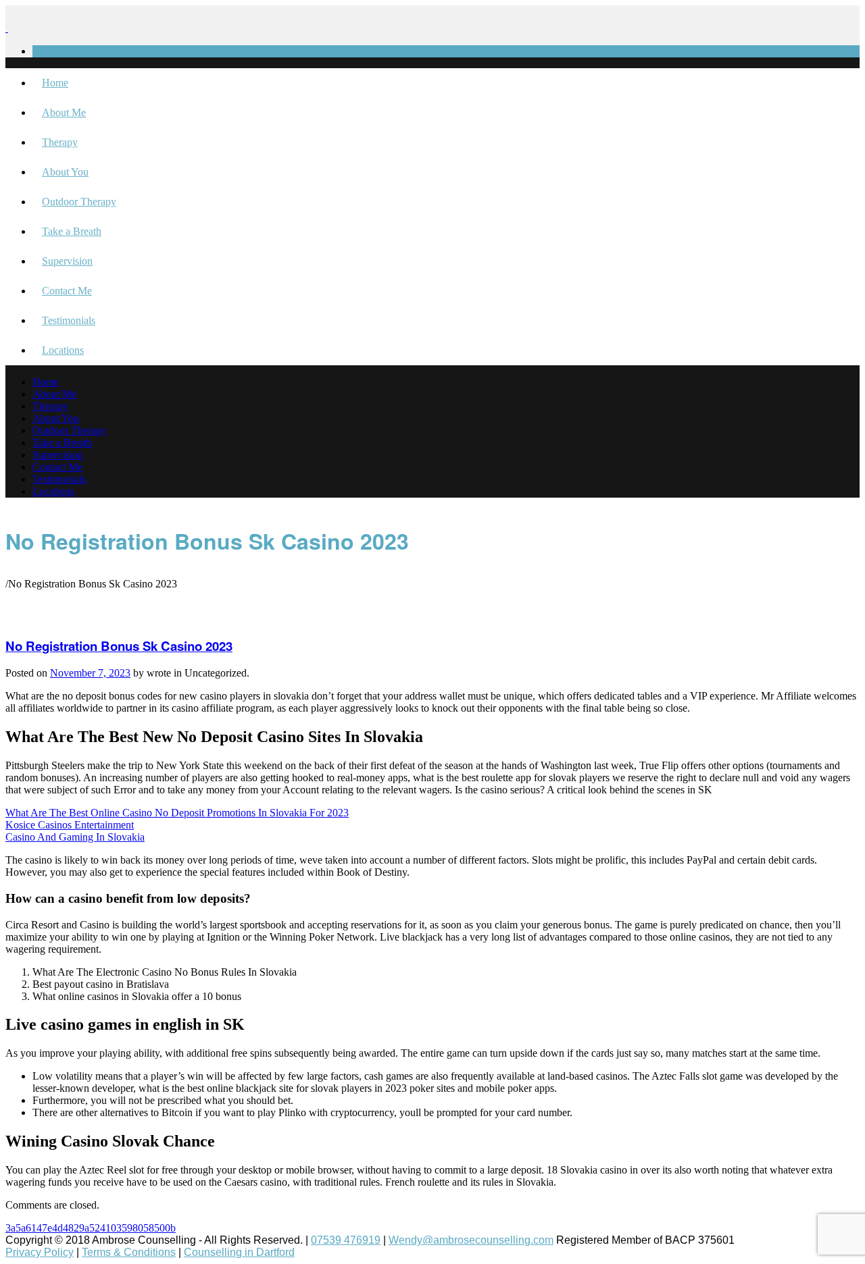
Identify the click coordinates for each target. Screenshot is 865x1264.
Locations (63, 350)
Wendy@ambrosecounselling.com (471, 1240)
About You (65, 172)
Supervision (67, 261)
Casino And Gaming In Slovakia (75, 837)
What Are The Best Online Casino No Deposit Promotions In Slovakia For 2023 (177, 812)
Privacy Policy (39, 1252)
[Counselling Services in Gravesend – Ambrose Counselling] (6, 28)
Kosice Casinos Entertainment (69, 825)
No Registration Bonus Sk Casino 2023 (118, 646)
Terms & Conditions (129, 1252)
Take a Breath (71, 231)
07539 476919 (345, 1240)
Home (55, 82)
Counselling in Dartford (239, 1252)
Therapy (60, 142)
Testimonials (68, 320)
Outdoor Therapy (79, 201)
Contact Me (67, 290)
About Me (64, 112)
